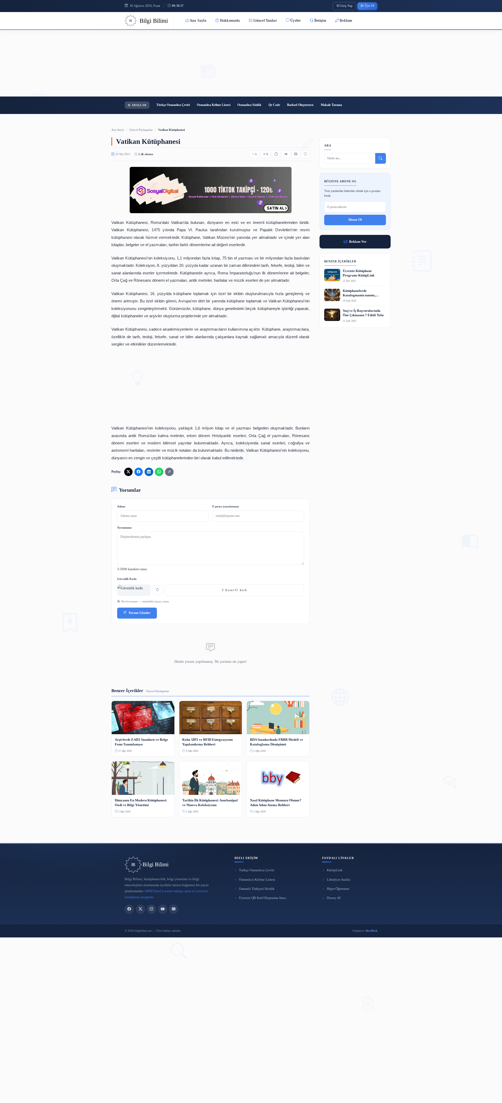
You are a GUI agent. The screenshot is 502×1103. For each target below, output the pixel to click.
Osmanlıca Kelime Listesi (213, 105)
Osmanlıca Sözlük (249, 105)
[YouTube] (162, 909)
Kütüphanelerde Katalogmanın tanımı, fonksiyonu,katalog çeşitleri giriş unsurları (363, 293)
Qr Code (274, 105)
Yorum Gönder (139, 613)
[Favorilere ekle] (305, 154)
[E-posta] (173, 909)
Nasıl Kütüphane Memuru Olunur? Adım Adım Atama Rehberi (275, 802)
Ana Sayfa (198, 20)
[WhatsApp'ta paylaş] (159, 472)
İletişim (320, 20)
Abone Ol (355, 220)
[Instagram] (151, 909)
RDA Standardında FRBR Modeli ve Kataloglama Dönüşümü (276, 742)
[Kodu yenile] (157, 590)
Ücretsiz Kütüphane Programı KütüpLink (358, 273)
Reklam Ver (358, 241)
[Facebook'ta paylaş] (138, 472)
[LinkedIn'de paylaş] (149, 472)
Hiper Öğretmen (338, 889)
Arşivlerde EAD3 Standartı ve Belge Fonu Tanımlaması (141, 742)
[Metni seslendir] (286, 154)
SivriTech (371, 930)
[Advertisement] (251, 63)
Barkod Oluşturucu (300, 105)
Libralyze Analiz (338, 879)
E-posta (225, 506)
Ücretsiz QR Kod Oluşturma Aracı (262, 898)
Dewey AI (333, 898)
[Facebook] (129, 909)
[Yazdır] (296, 154)
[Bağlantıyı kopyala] (169, 472)
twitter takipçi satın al (179, 891)
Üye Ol (369, 6)
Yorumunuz (124, 527)
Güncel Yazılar (265, 20)
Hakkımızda (230, 20)
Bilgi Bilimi (155, 864)
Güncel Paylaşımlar (141, 129)
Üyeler (295, 20)
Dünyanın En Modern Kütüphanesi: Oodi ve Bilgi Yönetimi (141, 802)
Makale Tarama (331, 105)
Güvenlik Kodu (126, 578)
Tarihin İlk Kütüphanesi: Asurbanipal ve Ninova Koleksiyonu (210, 802)
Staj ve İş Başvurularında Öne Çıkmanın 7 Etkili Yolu (363, 313)
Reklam (346, 20)
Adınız (121, 506)
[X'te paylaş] (128, 472)
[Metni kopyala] (276, 154)
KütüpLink (335, 870)
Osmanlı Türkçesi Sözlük (257, 889)
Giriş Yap (346, 6)
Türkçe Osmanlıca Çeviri (173, 105)
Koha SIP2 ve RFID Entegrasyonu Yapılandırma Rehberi (207, 742)
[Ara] (380, 158)
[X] (140, 909)
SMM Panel (153, 891)
